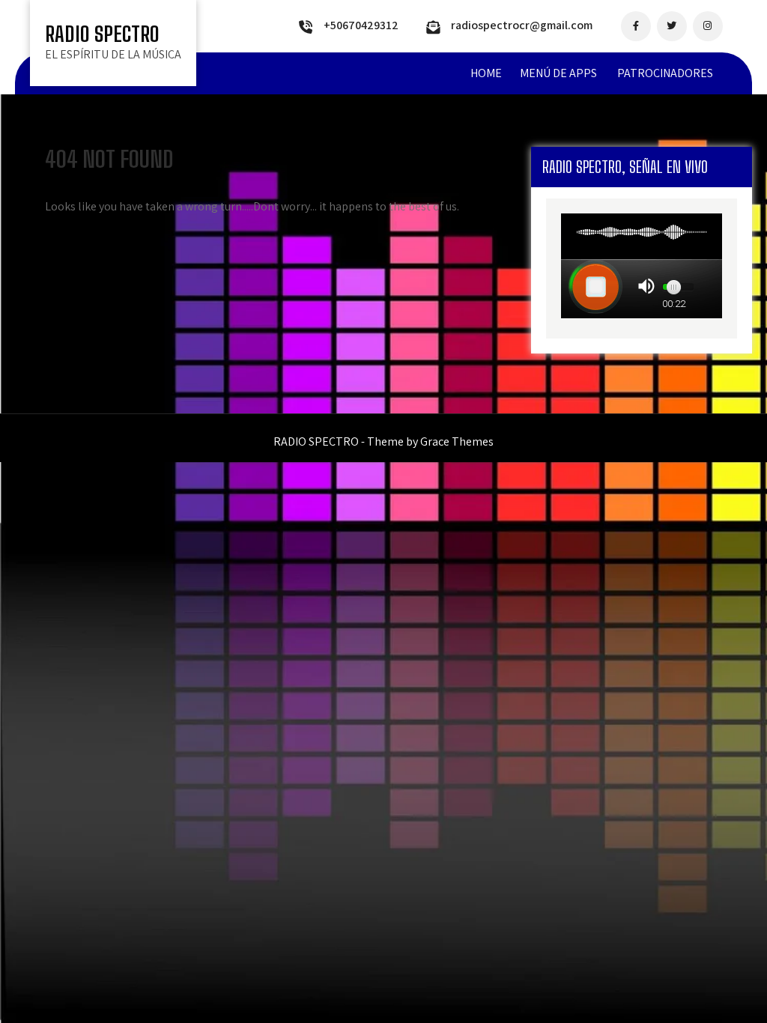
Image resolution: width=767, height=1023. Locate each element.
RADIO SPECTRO (102, 33)
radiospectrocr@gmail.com (521, 25)
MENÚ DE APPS (558, 73)
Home (486, 73)
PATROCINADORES (665, 73)
